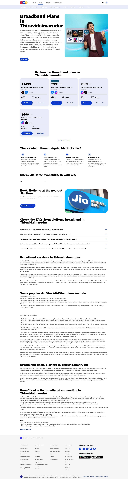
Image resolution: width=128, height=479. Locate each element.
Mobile (34, 2)
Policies (97, 476)
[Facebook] (87, 449)
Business (48, 2)
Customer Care (58, 2)
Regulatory (92, 476)
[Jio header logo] (24, 2)
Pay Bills (72, 7)
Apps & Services (55, 7)
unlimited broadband (27, 163)
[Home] (21, 438)
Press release (86, 476)
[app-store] (97, 457)
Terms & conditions (104, 476)
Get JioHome (43, 7)
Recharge (80, 7)
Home (40, 2)
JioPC (88, 7)
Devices (65, 7)
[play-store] (85, 457)
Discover (23, 7)
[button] (103, 2)
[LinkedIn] (94, 449)
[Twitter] (80, 449)
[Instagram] (84, 449)
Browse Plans (33, 7)
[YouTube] (91, 449)
